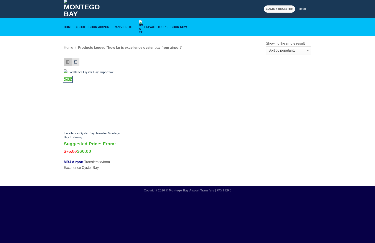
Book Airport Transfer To (110, 27)
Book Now (179, 27)
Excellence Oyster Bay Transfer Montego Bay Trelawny (92, 135)
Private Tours (156, 27)
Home (68, 27)
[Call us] (257, 9)
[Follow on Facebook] (246, 9)
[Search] (309, 27)
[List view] (75, 62)
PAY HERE (224, 190)
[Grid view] (68, 62)
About (81, 27)
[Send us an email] (252, 9)
